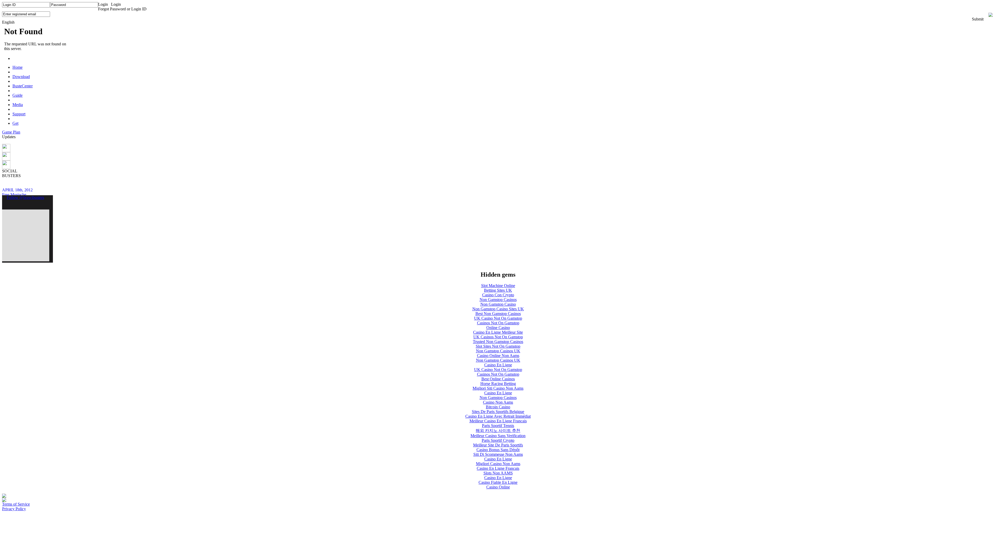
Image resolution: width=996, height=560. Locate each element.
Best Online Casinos (498, 379)
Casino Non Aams (498, 402)
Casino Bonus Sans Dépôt (498, 449)
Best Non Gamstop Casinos (498, 313)
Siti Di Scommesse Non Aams (498, 454)
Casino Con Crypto (498, 295)
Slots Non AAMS (498, 473)
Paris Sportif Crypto (498, 440)
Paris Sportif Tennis (498, 425)
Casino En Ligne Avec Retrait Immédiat (498, 416)
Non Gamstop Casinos (498, 299)
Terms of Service (16, 504)
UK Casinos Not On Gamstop (498, 337)
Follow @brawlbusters (25, 197)
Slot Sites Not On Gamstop (498, 346)
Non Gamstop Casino (498, 304)
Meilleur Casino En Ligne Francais (498, 421)
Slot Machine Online (498, 285)
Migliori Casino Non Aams (498, 463)
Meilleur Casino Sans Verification (498, 435)
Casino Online (498, 487)
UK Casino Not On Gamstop (498, 318)
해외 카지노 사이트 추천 (498, 430)
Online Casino (498, 327)
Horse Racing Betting (498, 383)
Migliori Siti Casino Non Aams (498, 388)
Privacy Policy (14, 509)
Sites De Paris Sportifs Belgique (498, 411)
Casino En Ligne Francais (498, 468)
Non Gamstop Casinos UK (498, 351)
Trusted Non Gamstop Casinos (498, 341)
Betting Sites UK (498, 290)
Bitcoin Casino (498, 407)
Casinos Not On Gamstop (498, 323)
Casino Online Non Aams (498, 355)
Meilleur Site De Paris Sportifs (498, 445)
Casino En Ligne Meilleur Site (498, 332)
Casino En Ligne (498, 365)
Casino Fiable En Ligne (498, 482)
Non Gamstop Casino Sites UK (498, 309)
